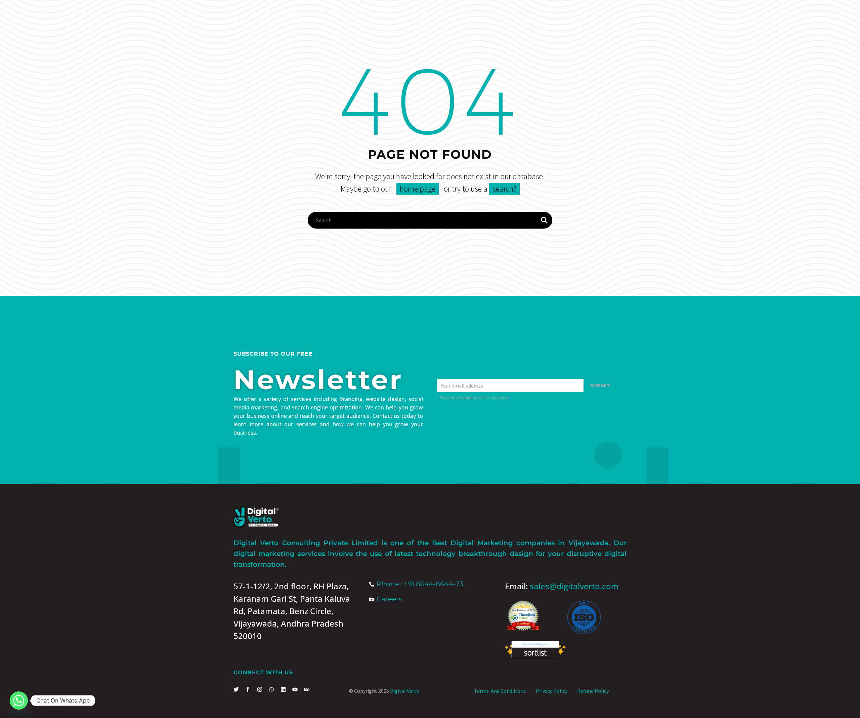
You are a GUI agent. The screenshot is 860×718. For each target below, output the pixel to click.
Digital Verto (405, 690)
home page (417, 189)
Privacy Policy (551, 690)
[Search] (544, 220)
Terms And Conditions (500, 690)
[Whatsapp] (19, 700)
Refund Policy (593, 690)
